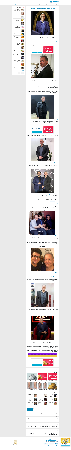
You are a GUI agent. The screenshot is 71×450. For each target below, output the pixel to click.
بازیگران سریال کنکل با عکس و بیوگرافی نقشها (50, 399)
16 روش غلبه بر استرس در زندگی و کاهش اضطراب (17, 34)
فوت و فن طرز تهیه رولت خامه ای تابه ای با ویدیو (17, 61)
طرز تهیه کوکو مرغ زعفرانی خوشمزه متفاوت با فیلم (17, 64)
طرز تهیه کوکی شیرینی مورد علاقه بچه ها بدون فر (17, 51)
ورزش (53, 10)
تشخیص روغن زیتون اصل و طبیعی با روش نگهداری (17, 20)
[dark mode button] (14, 4)
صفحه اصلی (56, 10)
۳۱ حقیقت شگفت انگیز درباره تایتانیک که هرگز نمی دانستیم (17, 54)
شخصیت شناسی (51, 443)
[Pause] (61, 442)
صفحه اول (57, 4)
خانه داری (40, 4)
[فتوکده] (54, 2)
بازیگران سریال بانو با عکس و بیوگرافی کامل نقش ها (30, 403)
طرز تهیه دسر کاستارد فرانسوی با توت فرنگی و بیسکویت (40, 403)
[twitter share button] (31, 10)
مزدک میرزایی (45, 195)
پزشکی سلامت (49, 4)
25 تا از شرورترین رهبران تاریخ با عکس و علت (17, 47)
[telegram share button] (29, 10)
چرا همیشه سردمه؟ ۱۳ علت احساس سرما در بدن (17, 17)
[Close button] (69, 437)
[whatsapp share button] (28, 10)
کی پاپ (19, 72)
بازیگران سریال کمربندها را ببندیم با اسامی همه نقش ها (51, 395)
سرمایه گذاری (37, 52)
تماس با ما (49, 445)
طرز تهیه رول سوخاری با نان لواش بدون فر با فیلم (17, 37)
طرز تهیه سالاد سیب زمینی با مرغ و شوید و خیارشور (17, 44)
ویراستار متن (45, 443)
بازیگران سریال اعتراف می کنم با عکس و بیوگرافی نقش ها (40, 399)
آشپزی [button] (43, 4)
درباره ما (54, 445)
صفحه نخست (56, 445)
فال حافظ (34, 4)
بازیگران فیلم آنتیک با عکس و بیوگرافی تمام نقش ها (50, 403)
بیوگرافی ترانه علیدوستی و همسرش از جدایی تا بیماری (17, 27)
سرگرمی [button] (38, 4)
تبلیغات (51, 445)
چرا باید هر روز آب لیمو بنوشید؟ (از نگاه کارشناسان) (17, 10)
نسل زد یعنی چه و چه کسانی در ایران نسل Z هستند (17, 40)
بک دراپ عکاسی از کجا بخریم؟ (41, 395)
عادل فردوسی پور (52, 200)
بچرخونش (66, 445)
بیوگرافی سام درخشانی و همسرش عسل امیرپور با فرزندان (18, 57)
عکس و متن (46, 4)
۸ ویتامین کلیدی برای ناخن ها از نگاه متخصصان (17, 13)
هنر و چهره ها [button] (54, 4)
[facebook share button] (30, 10)
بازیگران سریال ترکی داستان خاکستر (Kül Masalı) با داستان (31, 399)
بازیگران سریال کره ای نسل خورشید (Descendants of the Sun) (30, 395)
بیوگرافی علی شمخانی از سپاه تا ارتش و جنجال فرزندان (17, 30)
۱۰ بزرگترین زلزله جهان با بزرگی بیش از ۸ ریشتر (17, 68)
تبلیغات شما (22, 72)
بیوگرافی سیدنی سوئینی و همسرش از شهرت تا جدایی (17, 23)
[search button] (12, 4)
